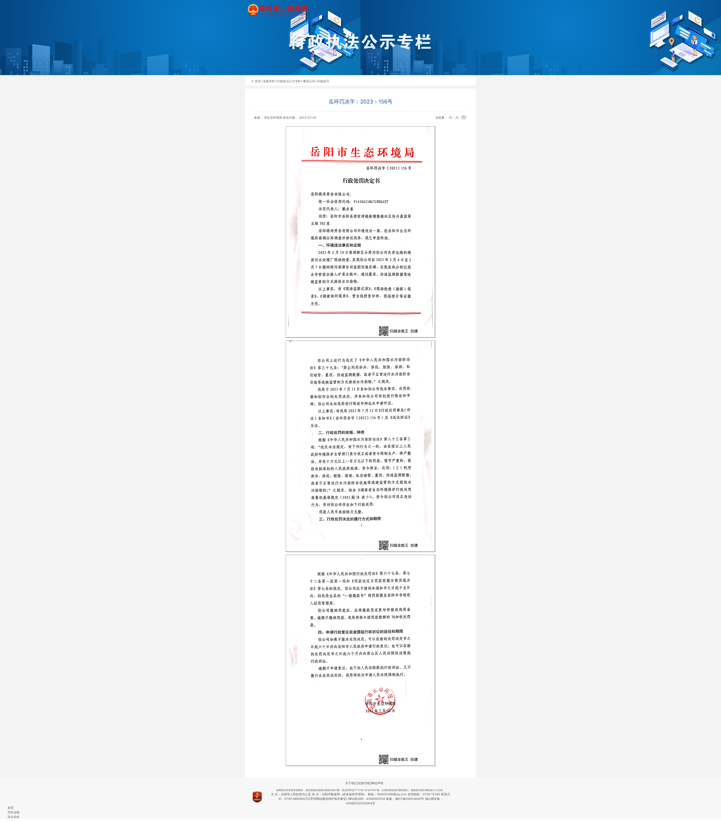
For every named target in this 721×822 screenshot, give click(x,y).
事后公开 (309, 81)
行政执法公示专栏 (289, 81)
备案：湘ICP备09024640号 (405, 799)
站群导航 (364, 783)
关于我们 (351, 783)
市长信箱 (14, 812)
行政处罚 (323, 81)
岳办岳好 (14, 817)
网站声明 (377, 783)
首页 (258, 81)
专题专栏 (269, 81)
